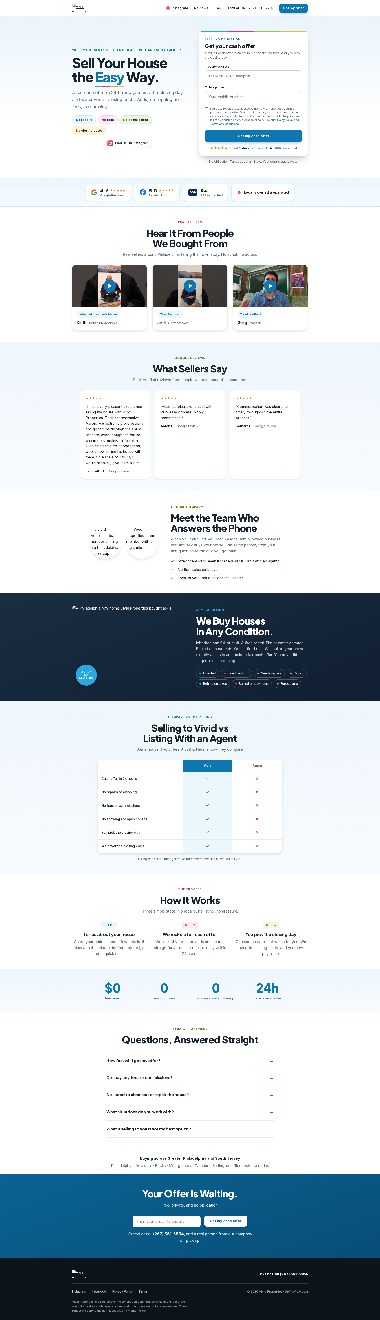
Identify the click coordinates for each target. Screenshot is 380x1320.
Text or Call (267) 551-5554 (250, 8)
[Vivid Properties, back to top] (84, 8)
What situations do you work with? (140, 1111)
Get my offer (293, 8)
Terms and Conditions (224, 124)
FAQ (218, 8)
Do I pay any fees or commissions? (139, 1077)
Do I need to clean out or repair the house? (147, 1094)
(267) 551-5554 (168, 1234)
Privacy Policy (284, 120)
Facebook (99, 1291)
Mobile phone (214, 87)
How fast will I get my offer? (133, 1060)
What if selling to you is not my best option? (148, 1128)
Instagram (180, 8)
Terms (143, 1291)
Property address (217, 66)
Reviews (201, 8)
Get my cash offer (253, 136)
